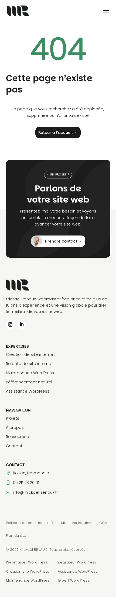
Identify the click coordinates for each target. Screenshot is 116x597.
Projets (12, 418)
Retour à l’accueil (55, 132)
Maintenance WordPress (30, 373)
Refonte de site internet (29, 363)
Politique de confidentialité (29, 522)
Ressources (17, 436)
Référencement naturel (29, 382)
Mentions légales (76, 522)
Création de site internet (30, 354)
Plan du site (16, 535)
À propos (15, 427)
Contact (14, 446)
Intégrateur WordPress (76, 562)
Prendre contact (61, 241)
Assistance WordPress (27, 391)
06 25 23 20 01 (26, 482)
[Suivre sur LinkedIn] (21, 324)
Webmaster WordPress (26, 562)
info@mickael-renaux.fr (35, 492)
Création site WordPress (27, 571)
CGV (103, 522)
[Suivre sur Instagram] (10, 324)
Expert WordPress (73, 580)
